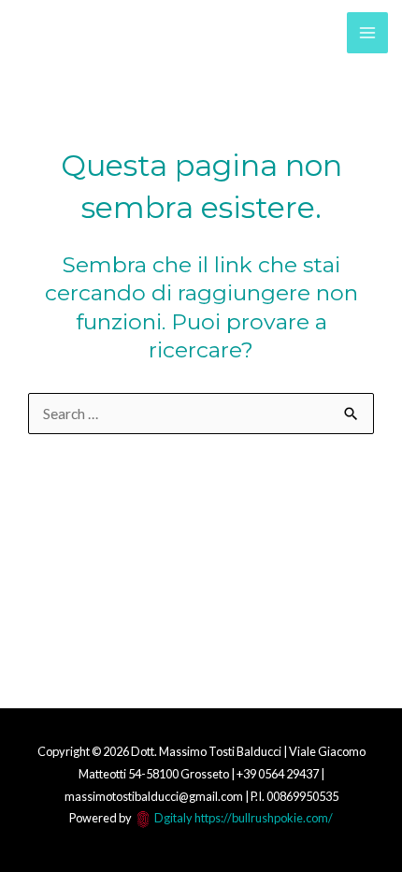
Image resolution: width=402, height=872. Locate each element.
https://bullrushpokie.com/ (263, 817)
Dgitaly (173, 817)
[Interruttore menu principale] (367, 32)
